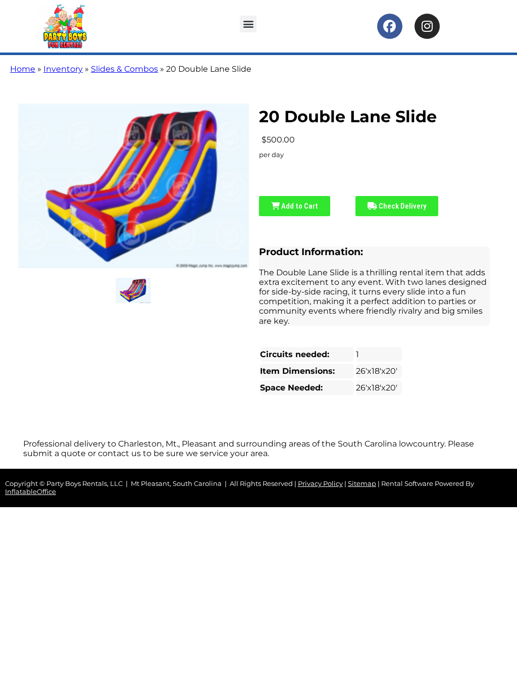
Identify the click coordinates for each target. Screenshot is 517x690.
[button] (248, 24)
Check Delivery (401, 206)
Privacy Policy (320, 483)
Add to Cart (299, 206)
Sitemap (362, 483)
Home (22, 69)
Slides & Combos (124, 69)
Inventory (63, 69)
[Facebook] (389, 26)
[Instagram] (427, 26)
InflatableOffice (30, 492)
